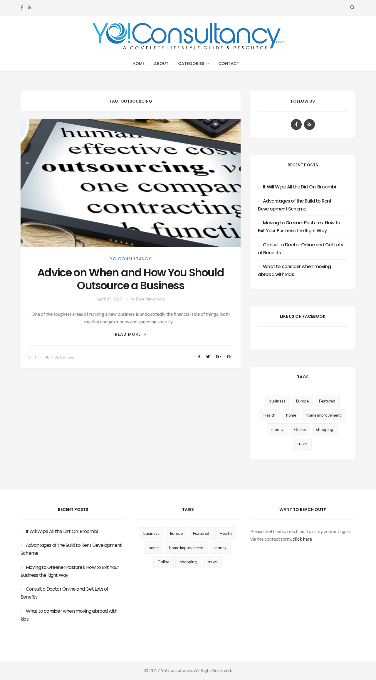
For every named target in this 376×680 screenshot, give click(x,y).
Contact (228, 63)
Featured (327, 400)
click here (302, 539)
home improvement (323, 414)
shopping (324, 429)
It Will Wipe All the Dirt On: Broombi (299, 186)
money (277, 429)
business (277, 400)
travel (302, 443)
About (161, 63)
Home (138, 63)
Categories (191, 63)
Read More (130, 334)
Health (269, 414)
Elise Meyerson (150, 298)
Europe (302, 400)
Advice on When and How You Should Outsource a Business (130, 279)
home (291, 414)
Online (300, 429)
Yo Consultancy (130, 259)
